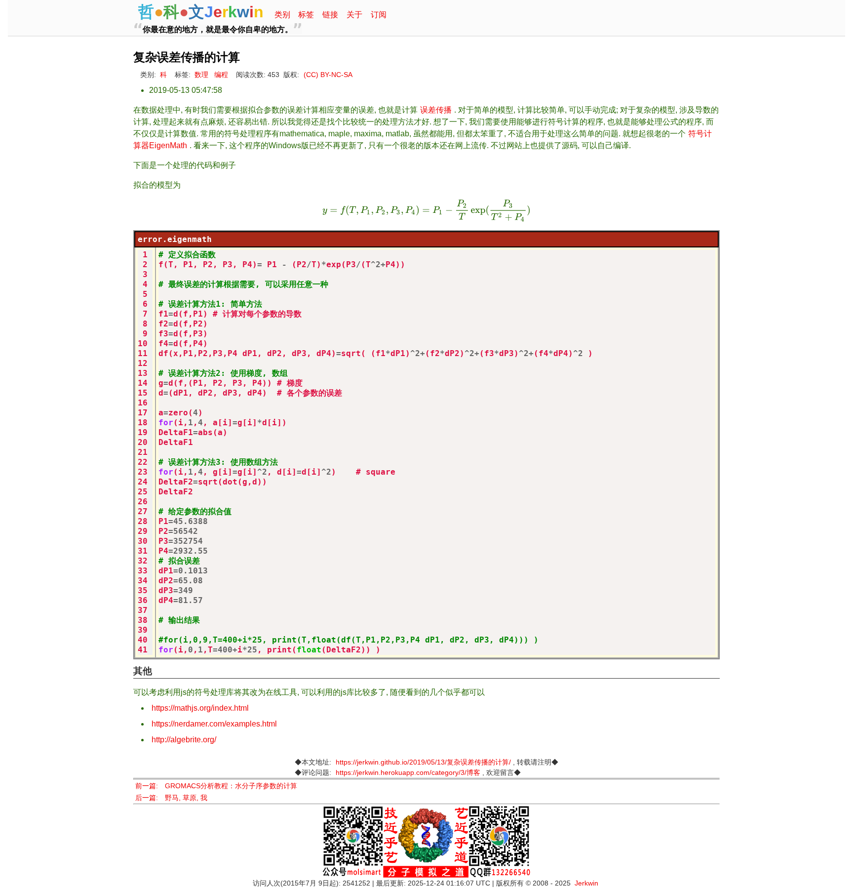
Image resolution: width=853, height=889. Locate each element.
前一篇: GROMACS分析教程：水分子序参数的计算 (216, 786)
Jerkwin (586, 883)
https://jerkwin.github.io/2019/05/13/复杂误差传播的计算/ (423, 762)
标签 (306, 14)
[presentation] (426, 210)
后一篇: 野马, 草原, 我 (171, 798)
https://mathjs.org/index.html (200, 708)
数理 (201, 75)
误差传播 (436, 110)
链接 (330, 14)
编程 (221, 75)
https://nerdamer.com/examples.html (214, 724)
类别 (282, 14)
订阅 (379, 14)
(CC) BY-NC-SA (328, 75)
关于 (354, 14)
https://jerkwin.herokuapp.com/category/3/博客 (408, 772)
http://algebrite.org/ (184, 739)
